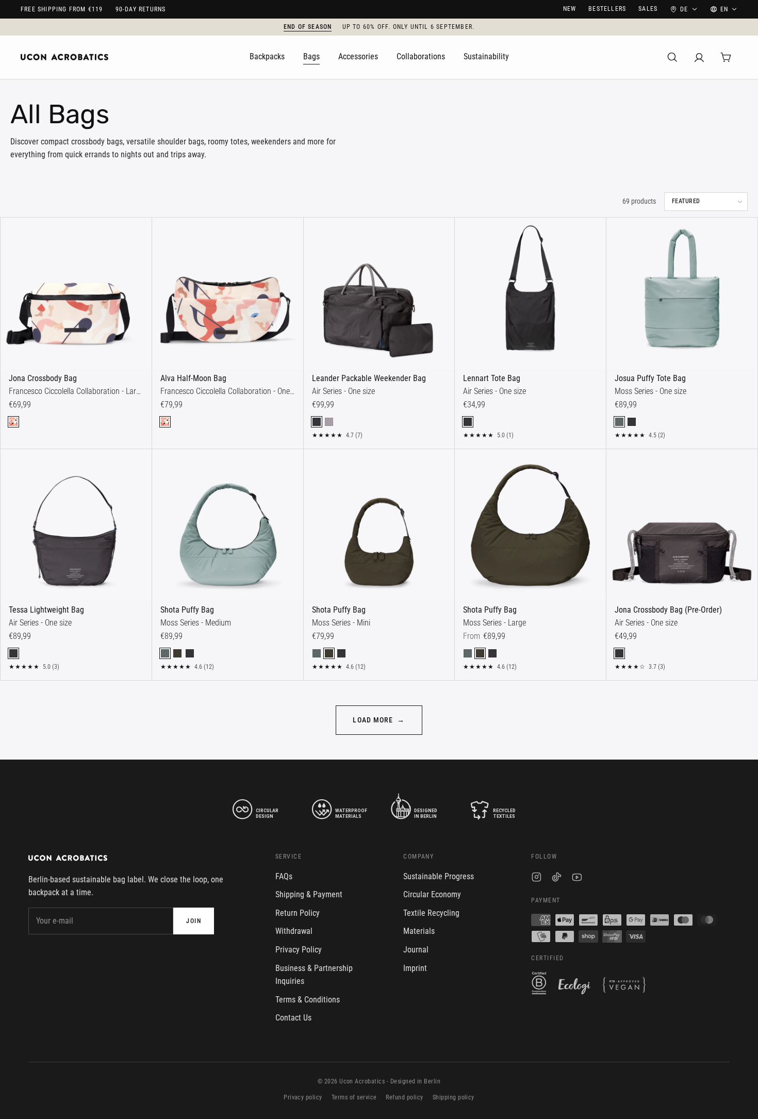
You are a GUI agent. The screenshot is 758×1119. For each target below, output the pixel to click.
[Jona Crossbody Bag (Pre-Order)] (681, 524)
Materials (419, 931)
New (569, 8)
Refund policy (404, 1097)
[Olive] (177, 653)
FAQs (283, 876)
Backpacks (267, 56)
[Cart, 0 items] (726, 57)
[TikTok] (556, 878)
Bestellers (607, 8)
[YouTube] (576, 878)
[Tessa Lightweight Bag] (76, 524)
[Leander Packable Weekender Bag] (379, 293)
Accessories (358, 56)
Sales (647, 8)
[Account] (699, 57)
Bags (311, 56)
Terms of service (354, 1097)
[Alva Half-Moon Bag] (227, 293)
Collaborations (421, 56)
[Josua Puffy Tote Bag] (681, 293)
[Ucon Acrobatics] (64, 57)
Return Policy (297, 913)
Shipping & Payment (308, 894)
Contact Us (293, 1018)
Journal (416, 950)
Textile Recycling (431, 913)
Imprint (415, 968)
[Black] (316, 421)
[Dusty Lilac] (329, 421)
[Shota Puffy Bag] (227, 524)
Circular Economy (432, 894)
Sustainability (486, 56)
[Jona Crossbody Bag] (76, 293)
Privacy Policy (298, 950)
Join (193, 921)
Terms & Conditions (307, 1000)
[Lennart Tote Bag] (530, 293)
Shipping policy (453, 1097)
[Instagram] (536, 878)
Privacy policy (303, 1097)
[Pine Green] (619, 421)
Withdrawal (293, 931)
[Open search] (672, 57)
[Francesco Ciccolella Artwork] (13, 421)
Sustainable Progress (438, 876)
